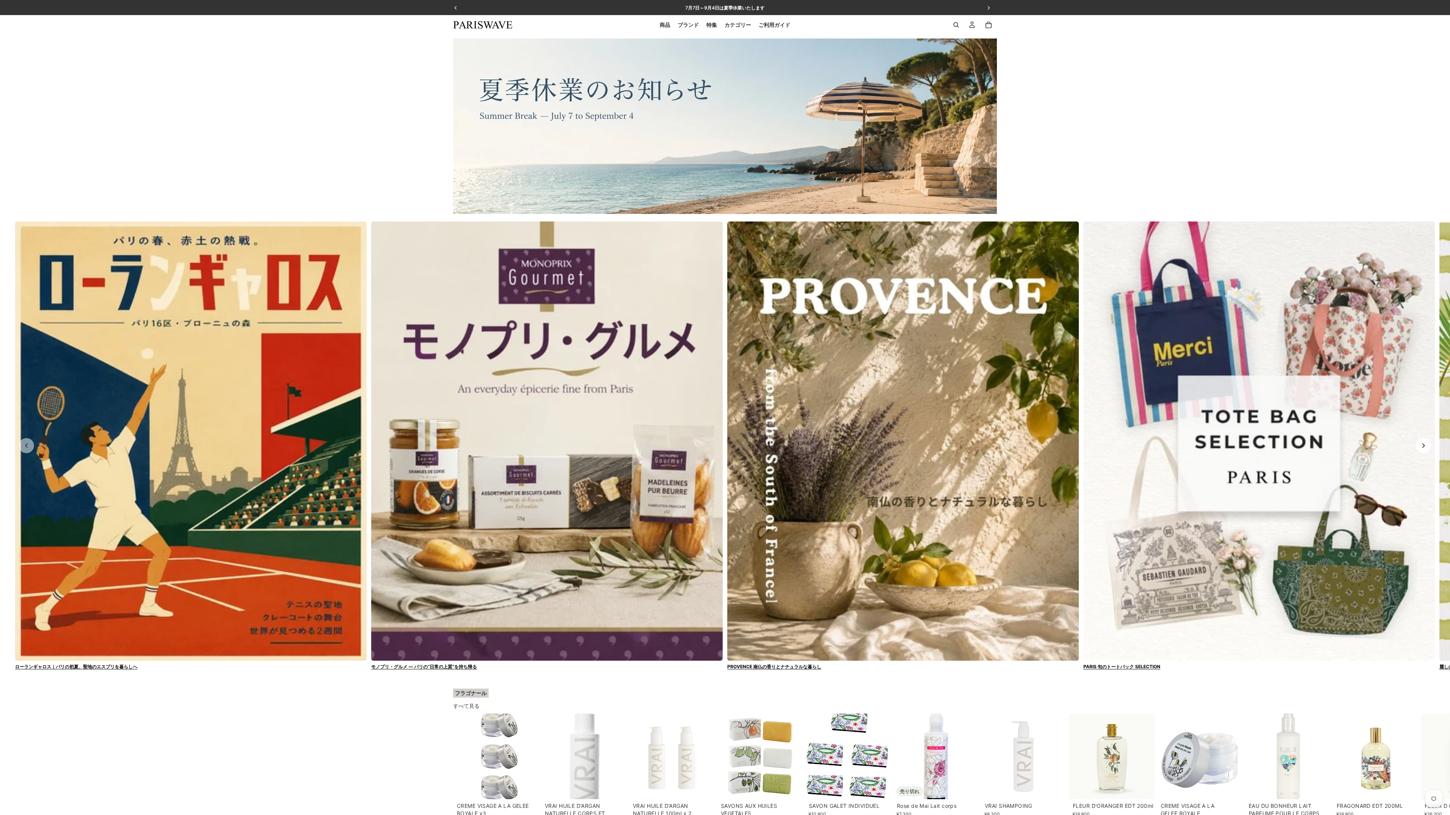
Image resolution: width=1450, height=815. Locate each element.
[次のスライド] (988, 772)
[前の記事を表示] (26, 445)
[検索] (956, 25)
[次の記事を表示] (1423, 445)
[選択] (791, 787)
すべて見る (466, 706)
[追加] (527, 787)
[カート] (988, 25)
